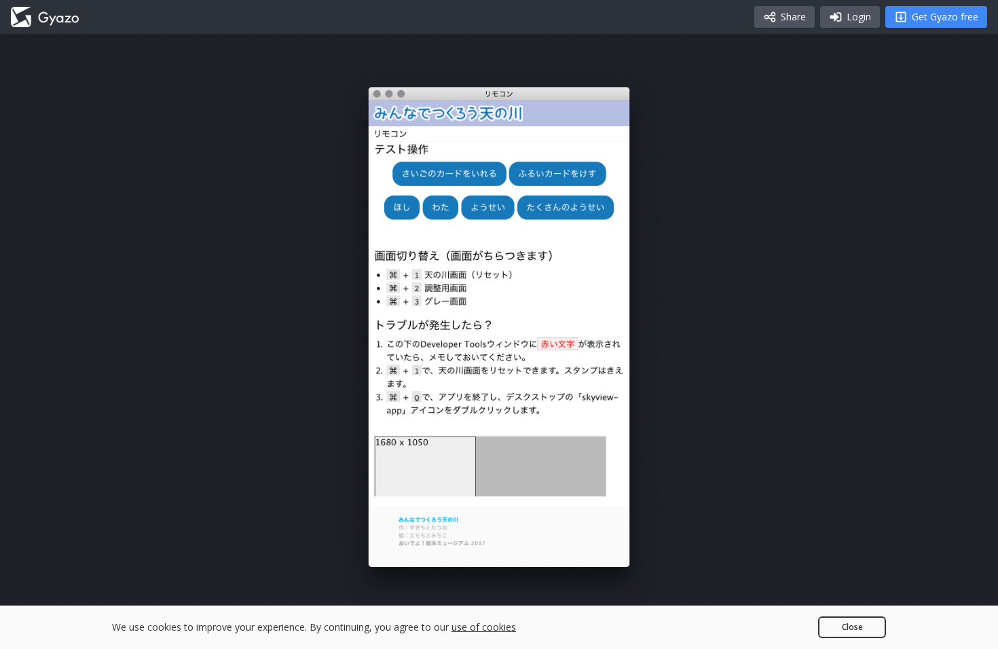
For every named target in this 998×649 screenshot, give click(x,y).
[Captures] (45, 17)
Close (852, 627)
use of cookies (483, 626)
